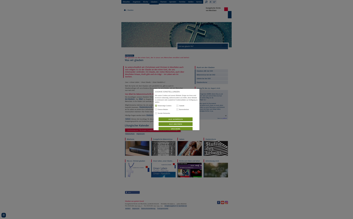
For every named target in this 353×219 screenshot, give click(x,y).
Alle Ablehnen (175, 124)
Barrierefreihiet (184, 109)
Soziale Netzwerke (164, 113)
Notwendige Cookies (164, 106)
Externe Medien (163, 109)
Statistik (181, 106)
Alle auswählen (176, 119)
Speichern (175, 129)
